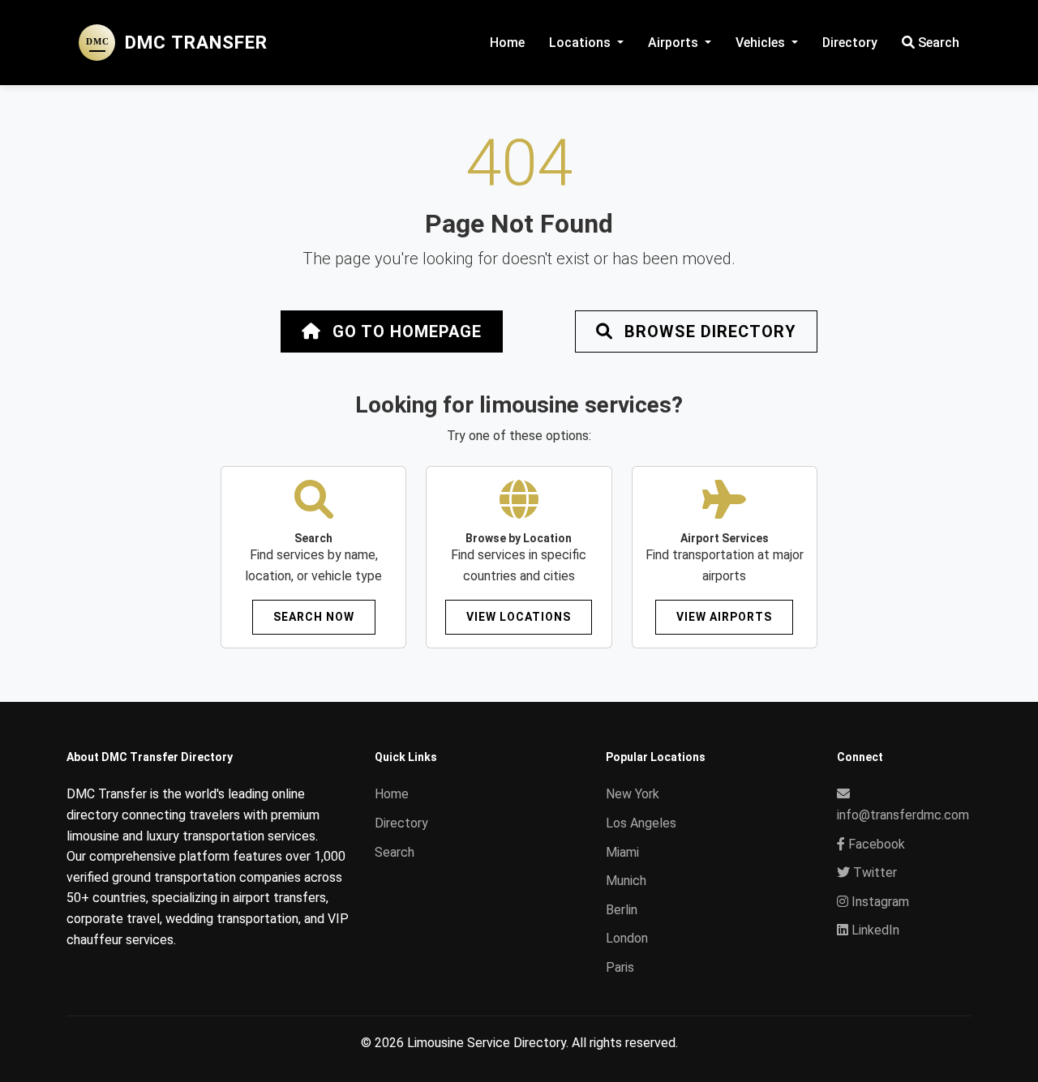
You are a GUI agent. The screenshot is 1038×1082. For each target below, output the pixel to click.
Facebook (875, 844)
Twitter (873, 872)
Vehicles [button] (762, 42)
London (627, 938)
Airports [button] (674, 42)
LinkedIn (873, 930)
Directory (849, 42)
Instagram (878, 901)
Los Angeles (641, 823)
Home (507, 42)
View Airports (724, 616)
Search (937, 42)
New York (632, 794)
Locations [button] (581, 42)
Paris (620, 967)
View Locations (518, 616)
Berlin (621, 909)
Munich (626, 880)
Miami (622, 852)
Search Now (313, 616)
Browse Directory (708, 331)
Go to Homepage (405, 331)
